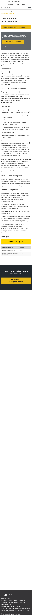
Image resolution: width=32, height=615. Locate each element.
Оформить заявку (13, 41)
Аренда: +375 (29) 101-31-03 (16, 4)
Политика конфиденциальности (10, 614)
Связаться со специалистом (16, 281)
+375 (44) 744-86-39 (14, 1)
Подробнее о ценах (16, 242)
